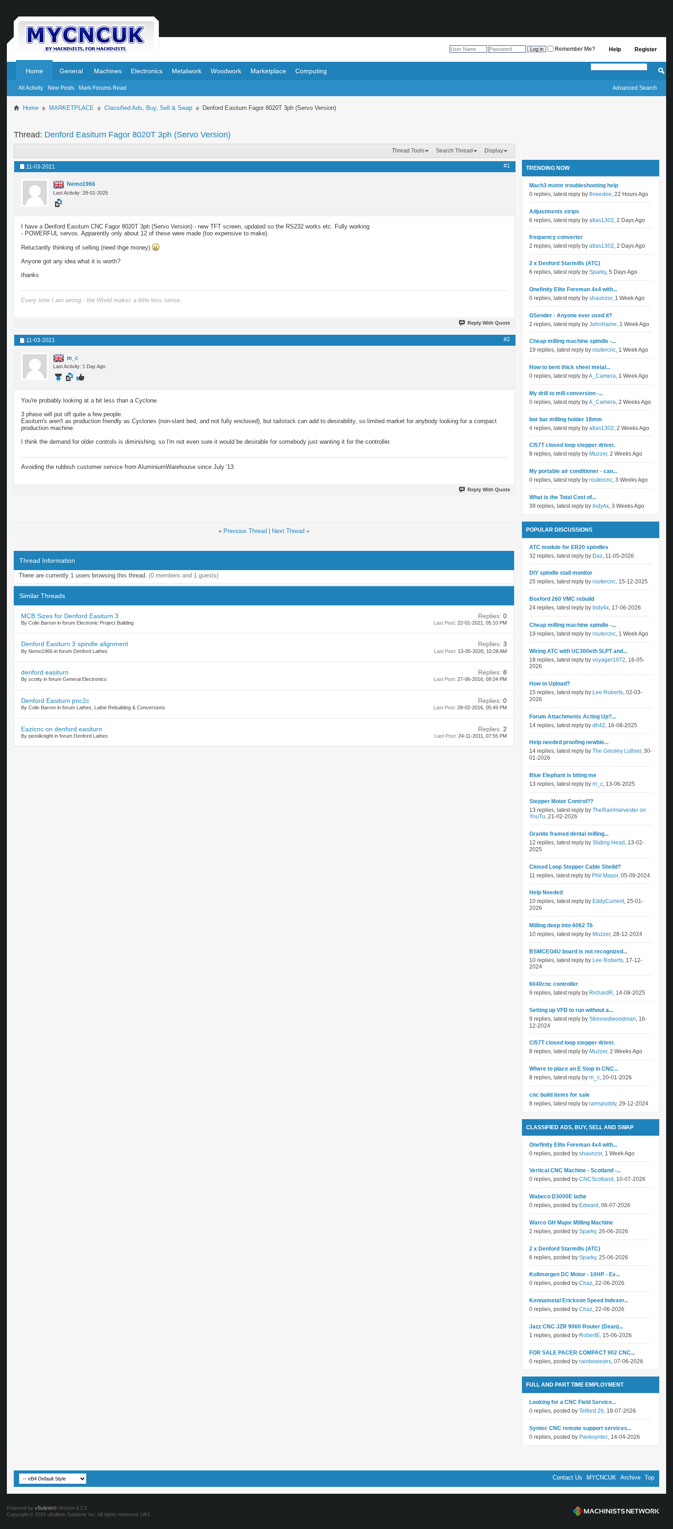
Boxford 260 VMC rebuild (561, 599)
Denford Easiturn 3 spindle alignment (74, 644)
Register (646, 49)
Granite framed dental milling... (568, 834)
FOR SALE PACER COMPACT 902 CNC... (582, 1352)
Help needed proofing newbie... (568, 742)
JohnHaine (603, 324)
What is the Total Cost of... (562, 497)
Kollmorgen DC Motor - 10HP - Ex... (574, 1274)
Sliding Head (608, 842)
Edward (588, 1205)
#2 (507, 339)
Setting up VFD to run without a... (571, 1010)
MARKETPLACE (71, 107)
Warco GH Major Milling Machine (571, 1222)
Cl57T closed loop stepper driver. (572, 445)
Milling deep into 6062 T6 (561, 925)
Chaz (585, 1283)
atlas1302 (601, 220)
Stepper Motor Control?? (561, 801)
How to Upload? (549, 683)
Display (493, 150)
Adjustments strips (554, 211)
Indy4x (600, 506)
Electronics (147, 71)
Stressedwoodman (612, 1019)
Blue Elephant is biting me (563, 775)
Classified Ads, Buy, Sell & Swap (148, 107)
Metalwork (186, 71)
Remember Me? (574, 49)
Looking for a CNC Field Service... (572, 1402)
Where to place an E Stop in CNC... (573, 1069)
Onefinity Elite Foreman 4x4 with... (573, 289)
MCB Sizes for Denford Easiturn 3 (70, 616)
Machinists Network (616, 1511)
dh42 (598, 725)
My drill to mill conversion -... (566, 393)
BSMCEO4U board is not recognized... (578, 951)
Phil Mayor (605, 875)
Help (615, 49)
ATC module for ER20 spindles (568, 547)
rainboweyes (595, 1361)
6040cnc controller (553, 984)
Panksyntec (593, 1437)
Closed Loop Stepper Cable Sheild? (575, 867)
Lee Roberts (607, 692)
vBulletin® (46, 1508)
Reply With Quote (488, 323)
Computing (311, 71)
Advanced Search (635, 88)
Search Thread (454, 150)
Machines (108, 71)
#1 (507, 166)
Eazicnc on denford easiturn (61, 729)
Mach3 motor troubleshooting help (573, 185)
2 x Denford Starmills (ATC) (564, 263)
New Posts (61, 88)
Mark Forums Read (102, 88)
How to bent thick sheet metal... (569, 367)
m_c (597, 784)
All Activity (30, 88)
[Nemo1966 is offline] (35, 193)
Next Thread (288, 531)
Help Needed (546, 892)
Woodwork (226, 71)
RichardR (601, 993)
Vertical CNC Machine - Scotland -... (575, 1170)
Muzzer (598, 454)
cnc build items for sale (559, 1095)
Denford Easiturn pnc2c (55, 700)
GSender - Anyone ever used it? (570, 315)
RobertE (589, 1335)
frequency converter (556, 237)
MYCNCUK (601, 1477)
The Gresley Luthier (616, 751)
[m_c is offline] (35, 366)
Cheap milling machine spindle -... (572, 341)
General (71, 71)
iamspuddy (602, 1103)
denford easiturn (45, 672)
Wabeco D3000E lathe (557, 1196)
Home (34, 71)
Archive (630, 1477)
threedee (600, 194)
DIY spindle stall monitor (560, 573)
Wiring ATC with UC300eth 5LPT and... (578, 651)
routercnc (604, 350)
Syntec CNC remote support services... (580, 1428)
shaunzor (600, 298)
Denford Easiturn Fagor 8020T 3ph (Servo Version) (137, 134)
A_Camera (602, 376)
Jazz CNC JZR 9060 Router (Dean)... (576, 1326)
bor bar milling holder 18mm (565, 419)
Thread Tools (408, 150)
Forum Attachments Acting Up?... (572, 716)
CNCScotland (596, 1179)
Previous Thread (245, 531)
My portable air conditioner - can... (573, 471)
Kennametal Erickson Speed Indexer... (578, 1300)
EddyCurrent (608, 901)
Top (649, 1477)
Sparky (597, 272)
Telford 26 (591, 1411)
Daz (597, 556)
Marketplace (268, 71)
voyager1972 (608, 660)
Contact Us (567, 1477)
